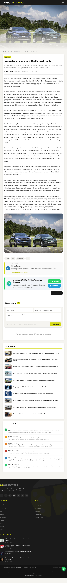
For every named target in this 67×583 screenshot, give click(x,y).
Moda (1, 511)
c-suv (7, 258)
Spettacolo (3, 517)
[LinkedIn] (18, 495)
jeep (13, 258)
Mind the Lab (28, 575)
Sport (1, 523)
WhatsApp (55, 281)
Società (2, 529)
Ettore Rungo (9, 71)
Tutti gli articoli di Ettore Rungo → (19, 272)
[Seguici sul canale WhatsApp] (64, 569)
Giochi (2, 514)
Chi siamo (38, 508)
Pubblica (55, 324)
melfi (28, 258)
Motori (10, 51)
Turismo (2, 520)
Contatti (37, 511)
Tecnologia (3, 508)
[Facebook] (1, 495)
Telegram (55, 285)
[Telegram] (22, 495)
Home (4, 51)
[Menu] (62, 2)
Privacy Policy (39, 517)
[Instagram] (10, 495)
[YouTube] (14, 495)
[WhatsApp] (26, 495)
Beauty (2, 526)
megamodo (20, 258)
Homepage (38, 505)
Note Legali (38, 514)
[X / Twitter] (6, 495)
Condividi (58, 293)
